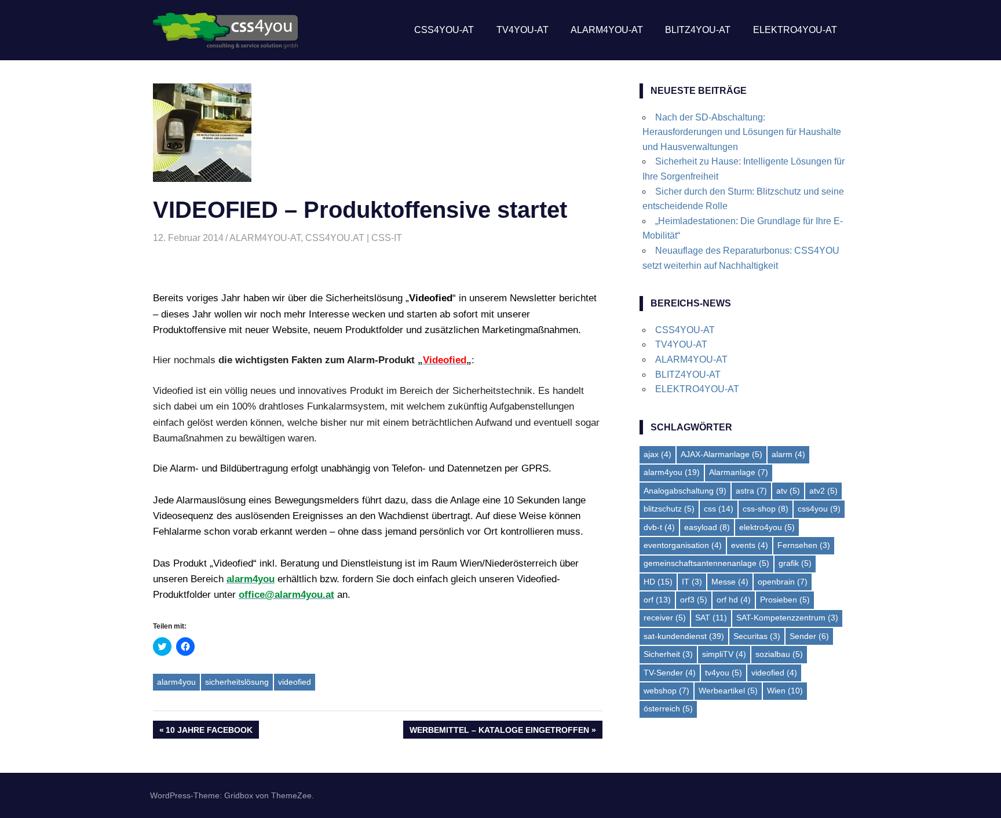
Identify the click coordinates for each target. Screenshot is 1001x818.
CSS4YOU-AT (444, 30)
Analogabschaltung (685, 490)
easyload (707, 527)
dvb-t (659, 527)
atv (788, 490)
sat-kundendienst (684, 636)
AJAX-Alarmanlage (721, 454)
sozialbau (779, 654)
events (749, 545)
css (718, 508)
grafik (795, 563)
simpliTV (724, 654)
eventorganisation (683, 545)
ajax (657, 454)
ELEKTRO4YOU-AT (795, 30)
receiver (665, 617)
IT (692, 581)
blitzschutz (669, 508)
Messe (729, 581)
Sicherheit (668, 654)
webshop (666, 690)
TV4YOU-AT (522, 30)
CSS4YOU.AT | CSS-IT (353, 238)
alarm (788, 454)
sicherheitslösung (237, 681)
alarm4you (176, 681)
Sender (809, 636)
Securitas (756, 636)
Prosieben (785, 599)
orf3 (693, 599)
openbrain (783, 581)
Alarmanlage (738, 472)
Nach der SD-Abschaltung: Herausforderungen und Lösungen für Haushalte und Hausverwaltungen (741, 132)
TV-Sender (670, 672)
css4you (819, 508)
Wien (785, 690)
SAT (711, 617)
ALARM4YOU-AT (607, 30)
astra (751, 490)
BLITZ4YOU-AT (697, 30)
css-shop (765, 508)
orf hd (734, 599)
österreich (668, 708)
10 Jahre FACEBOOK (209, 732)
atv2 (823, 490)
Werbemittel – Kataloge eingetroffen (499, 732)
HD (658, 581)
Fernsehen (803, 545)
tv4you (723, 672)
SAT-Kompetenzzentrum (787, 617)
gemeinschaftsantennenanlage (706, 563)
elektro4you (767, 527)
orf (657, 599)
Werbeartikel (728, 690)
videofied (294, 681)
